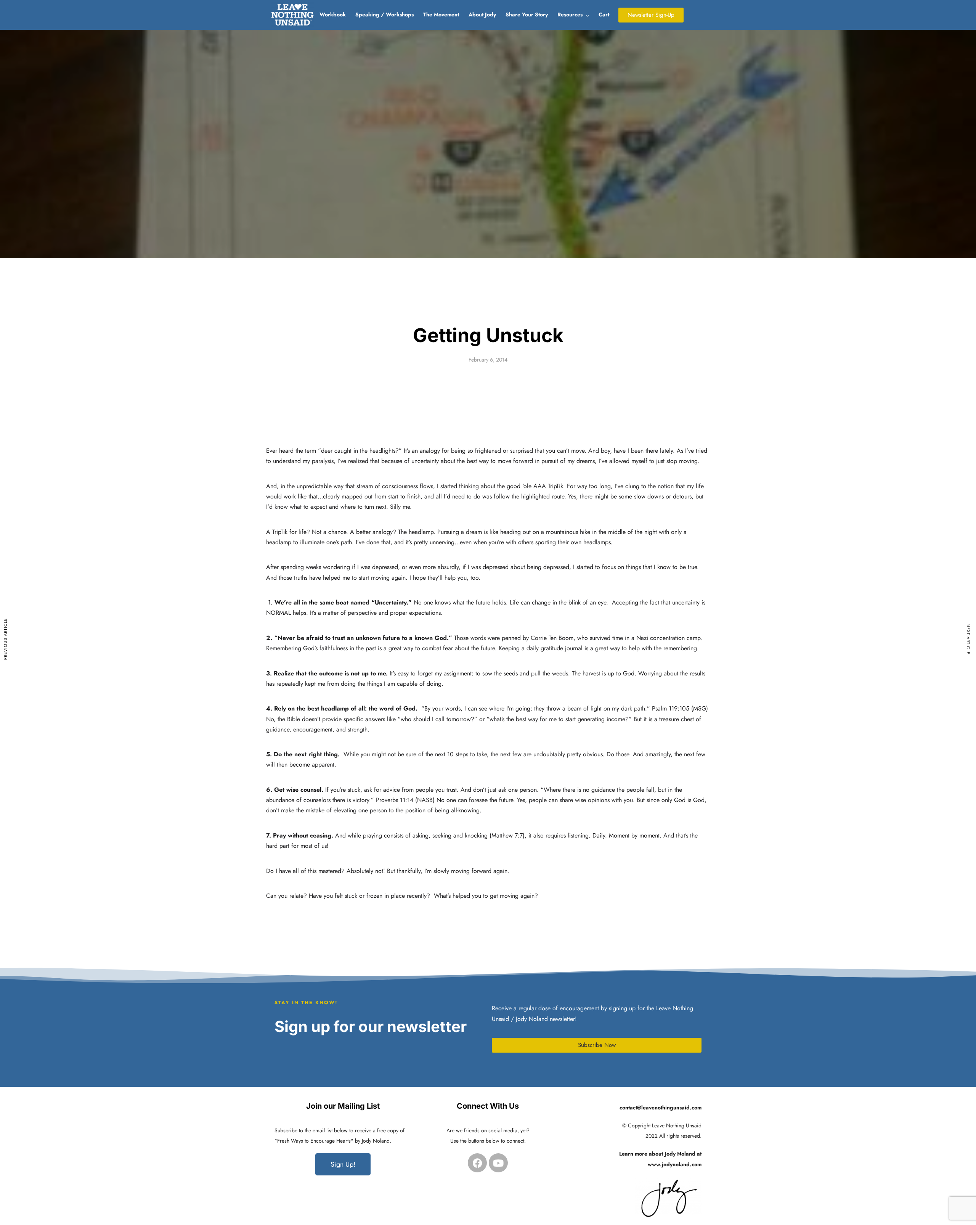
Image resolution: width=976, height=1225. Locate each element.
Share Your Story (527, 14)
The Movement (441, 14)
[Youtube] (498, 1162)
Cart (604, 14)
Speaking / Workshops (384, 14)
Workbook (332, 14)
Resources (570, 14)
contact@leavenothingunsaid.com (661, 1107)
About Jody (482, 14)
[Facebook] (477, 1162)
